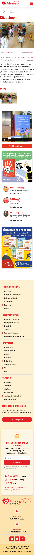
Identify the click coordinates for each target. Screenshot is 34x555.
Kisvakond (11, 52)
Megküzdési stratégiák (27, 57)
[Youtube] (17, 538)
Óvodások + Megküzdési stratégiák (10, 13)
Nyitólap (2, 11)
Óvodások (31, 52)
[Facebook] (11, 538)
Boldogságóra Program (10, 3)
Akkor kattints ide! (16, 194)
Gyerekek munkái (12, 11)
